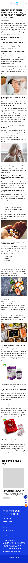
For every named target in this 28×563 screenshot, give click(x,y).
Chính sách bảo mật (7, 533)
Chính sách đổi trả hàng (8, 530)
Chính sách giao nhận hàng (9, 527)
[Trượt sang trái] (11, 502)
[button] (26, 3)
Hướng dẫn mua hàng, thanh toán (10, 535)
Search (4, 524)
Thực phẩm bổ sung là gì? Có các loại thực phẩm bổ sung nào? (13, 491)
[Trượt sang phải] (16, 502)
